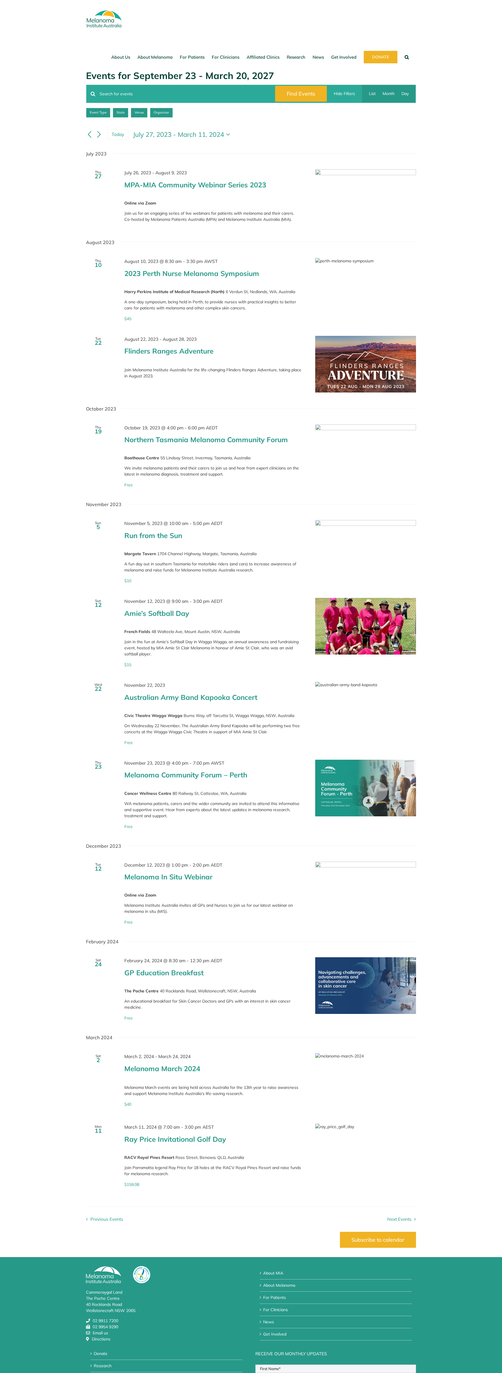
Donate (100, 1353)
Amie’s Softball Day (156, 613)
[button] (407, 57)
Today (118, 134)
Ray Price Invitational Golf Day (175, 1139)
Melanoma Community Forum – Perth (185, 774)
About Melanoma (279, 1285)
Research (103, 1365)
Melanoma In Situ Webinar (168, 876)
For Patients (274, 1297)
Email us (100, 1333)
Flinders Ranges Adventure (169, 351)
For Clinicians (275, 1309)
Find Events (301, 93)
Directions (101, 1339)
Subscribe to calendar (378, 1240)
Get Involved (274, 1334)
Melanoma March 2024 (162, 1068)
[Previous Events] (89, 134)
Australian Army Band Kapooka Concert (190, 697)
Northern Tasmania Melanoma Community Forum (206, 439)
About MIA (273, 1273)
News (268, 1321)
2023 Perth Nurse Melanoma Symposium (191, 273)
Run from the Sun (153, 535)
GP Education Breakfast (164, 972)
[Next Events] (99, 134)
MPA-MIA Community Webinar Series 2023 (195, 184)
